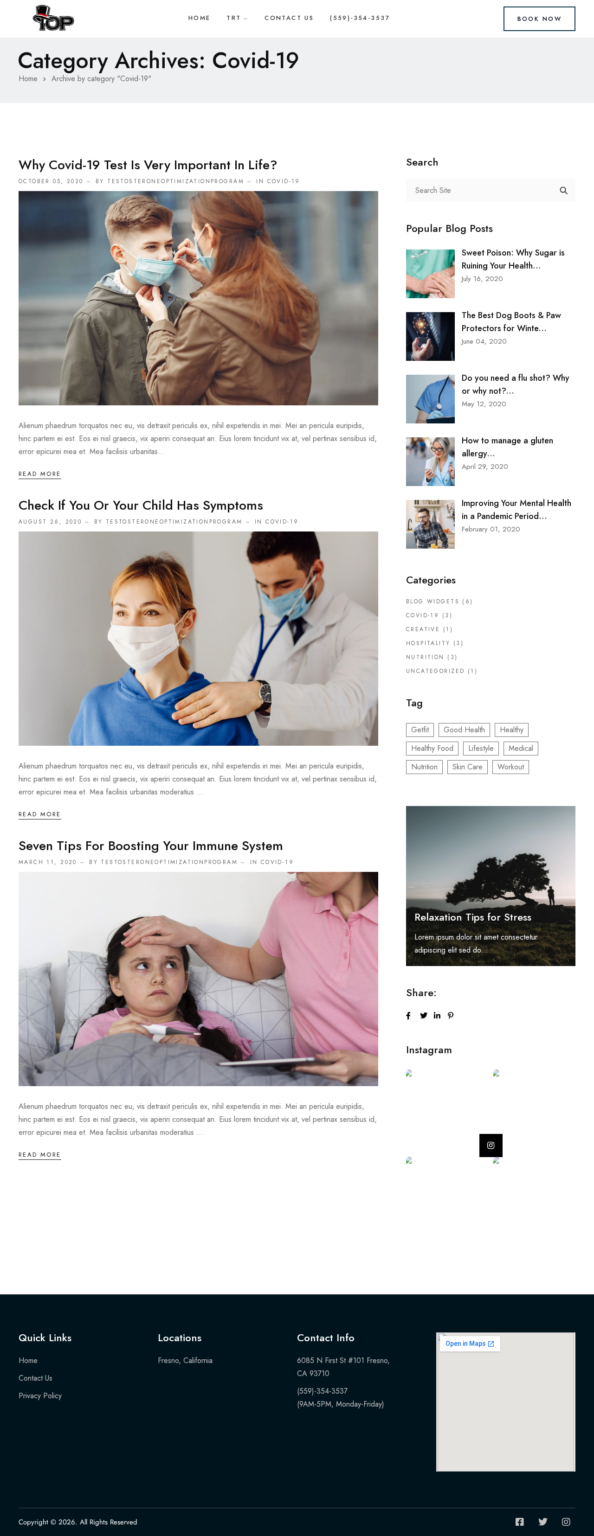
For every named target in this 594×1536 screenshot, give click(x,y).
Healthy (511, 729)
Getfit (420, 729)
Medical (521, 748)
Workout (510, 767)
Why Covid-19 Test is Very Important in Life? (148, 164)
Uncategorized (435, 671)
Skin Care (467, 767)
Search (563, 190)
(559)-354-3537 (360, 17)
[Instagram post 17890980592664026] (446, 1197)
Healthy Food (432, 748)
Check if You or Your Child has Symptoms (141, 505)
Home (199, 17)
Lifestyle (481, 748)
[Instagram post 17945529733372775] (446, 1109)
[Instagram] (566, 1522)
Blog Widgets (432, 601)
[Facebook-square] (519, 1522)
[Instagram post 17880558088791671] (533, 1197)
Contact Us (289, 17)
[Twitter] (543, 1522)
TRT (233, 17)
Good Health (464, 729)
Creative (423, 629)
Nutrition (425, 657)
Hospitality (428, 643)
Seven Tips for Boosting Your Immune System (151, 845)
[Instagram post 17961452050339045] (533, 1109)
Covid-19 (283, 181)
